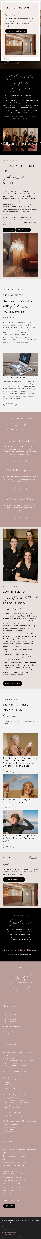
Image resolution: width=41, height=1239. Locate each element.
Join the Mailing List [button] (16, 31)
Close (6, 58)
